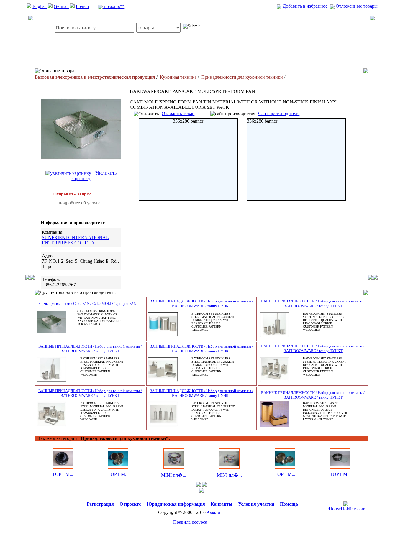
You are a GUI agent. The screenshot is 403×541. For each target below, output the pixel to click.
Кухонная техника (178, 77)
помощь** (113, 6)
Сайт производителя (278, 113)
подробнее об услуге (79, 202)
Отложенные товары (356, 6)
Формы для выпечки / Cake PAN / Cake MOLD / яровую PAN (86, 303)
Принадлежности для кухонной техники (242, 77)
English (39, 6)
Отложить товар (178, 113)
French (82, 6)
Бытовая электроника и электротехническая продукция (95, 77)
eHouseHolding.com (346, 508)
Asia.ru (213, 512)
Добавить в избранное (304, 6)
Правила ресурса (190, 521)
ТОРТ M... (62, 474)
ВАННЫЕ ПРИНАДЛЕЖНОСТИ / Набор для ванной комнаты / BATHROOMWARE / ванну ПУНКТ (201, 303)
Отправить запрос (72, 194)
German (61, 6)
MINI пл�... (173, 475)
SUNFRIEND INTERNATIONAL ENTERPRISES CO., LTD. (75, 240)
